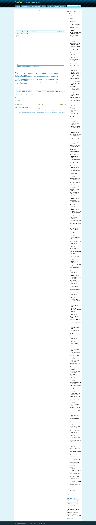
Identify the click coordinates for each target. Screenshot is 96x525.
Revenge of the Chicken (73, 512)
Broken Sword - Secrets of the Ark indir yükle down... (75, 135)
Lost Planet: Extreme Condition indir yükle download (74, 349)
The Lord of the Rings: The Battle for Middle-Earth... (75, 442)
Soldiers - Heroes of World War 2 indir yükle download (75, 401)
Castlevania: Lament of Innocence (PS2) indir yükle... (40, 112)
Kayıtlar (70, 501)
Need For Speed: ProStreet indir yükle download (74, 376)
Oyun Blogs (43, 523)
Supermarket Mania (72, 514)
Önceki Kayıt (62, 104)
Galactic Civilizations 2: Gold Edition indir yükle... (75, 156)
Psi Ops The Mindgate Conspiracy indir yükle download (75, 90)
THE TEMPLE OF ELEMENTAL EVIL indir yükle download (75, 481)
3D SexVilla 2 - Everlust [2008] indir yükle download (75, 305)
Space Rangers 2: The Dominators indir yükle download (75, 201)
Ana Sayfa (17, 6)
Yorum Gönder (17, 100)
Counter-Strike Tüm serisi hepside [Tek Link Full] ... (75, 146)
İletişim (22, 6)
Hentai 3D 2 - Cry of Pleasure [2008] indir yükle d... (75, 301)
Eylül (71, 15)
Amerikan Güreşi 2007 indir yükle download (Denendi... (74, 37)
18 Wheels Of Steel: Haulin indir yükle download (74, 229)
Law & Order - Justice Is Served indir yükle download (75, 217)
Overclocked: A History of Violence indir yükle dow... (75, 423)
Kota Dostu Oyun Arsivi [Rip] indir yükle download (75, 61)
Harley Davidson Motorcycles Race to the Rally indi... (75, 234)
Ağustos (71, 18)
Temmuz (71, 21)
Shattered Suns (71, 507)
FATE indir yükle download (75, 251)
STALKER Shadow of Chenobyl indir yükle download (74, 327)
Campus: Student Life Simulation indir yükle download (75, 459)
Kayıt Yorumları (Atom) (23, 107)
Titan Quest (24, 94)
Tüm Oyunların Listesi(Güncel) (32, 6)
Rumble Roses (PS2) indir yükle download (19, 112)
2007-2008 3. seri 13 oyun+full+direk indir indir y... (74, 29)
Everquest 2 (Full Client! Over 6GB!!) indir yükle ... (75, 128)
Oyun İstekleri (43, 6)
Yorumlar (70, 503)
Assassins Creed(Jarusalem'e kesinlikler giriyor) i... (75, 368)
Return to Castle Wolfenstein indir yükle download (75, 175)
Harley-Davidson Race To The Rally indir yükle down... (63, 112)
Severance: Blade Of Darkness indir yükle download (74, 194)
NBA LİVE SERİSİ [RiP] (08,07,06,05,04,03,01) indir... (75, 83)
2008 (69, 13)
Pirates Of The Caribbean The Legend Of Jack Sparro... (75, 239)
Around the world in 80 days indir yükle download (74, 464)
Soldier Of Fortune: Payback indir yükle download (74, 345)
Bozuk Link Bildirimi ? (51, 6)
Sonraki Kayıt (19, 104)
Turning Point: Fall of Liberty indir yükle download (74, 357)
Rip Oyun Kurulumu (62, 6)
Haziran (71, 490)
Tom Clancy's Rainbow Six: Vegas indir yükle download (75, 170)
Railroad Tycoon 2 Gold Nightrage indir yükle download (75, 428)
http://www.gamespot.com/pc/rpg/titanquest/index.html (28, 66)
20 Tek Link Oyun (73, 149)
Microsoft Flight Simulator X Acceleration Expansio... (75, 390)
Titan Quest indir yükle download (25, 32)
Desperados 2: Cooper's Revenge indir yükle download (75, 179)
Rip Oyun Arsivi (73, 86)
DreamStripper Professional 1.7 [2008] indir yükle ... (75, 310)
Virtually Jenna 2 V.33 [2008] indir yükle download (74, 286)
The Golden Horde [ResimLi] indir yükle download (74, 24)
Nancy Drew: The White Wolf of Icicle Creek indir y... (75, 415)
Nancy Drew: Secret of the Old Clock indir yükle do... (75, 212)
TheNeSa (32, 523)
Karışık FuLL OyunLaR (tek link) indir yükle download (74, 94)
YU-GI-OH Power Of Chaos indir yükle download (74, 261)
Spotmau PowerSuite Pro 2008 (74, 515)
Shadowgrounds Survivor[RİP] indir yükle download (74, 282)
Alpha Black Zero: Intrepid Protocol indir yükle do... (75, 225)
